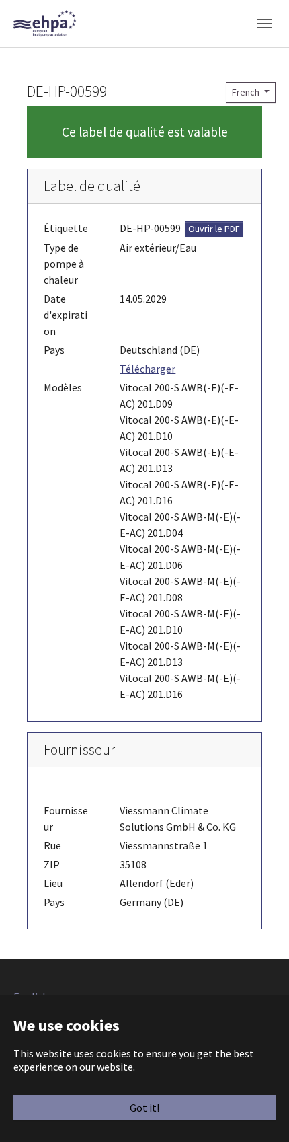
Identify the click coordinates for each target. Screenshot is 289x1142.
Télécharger (147, 368)
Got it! (144, 1107)
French (246, 92)
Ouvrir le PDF (214, 229)
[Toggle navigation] (264, 23)
